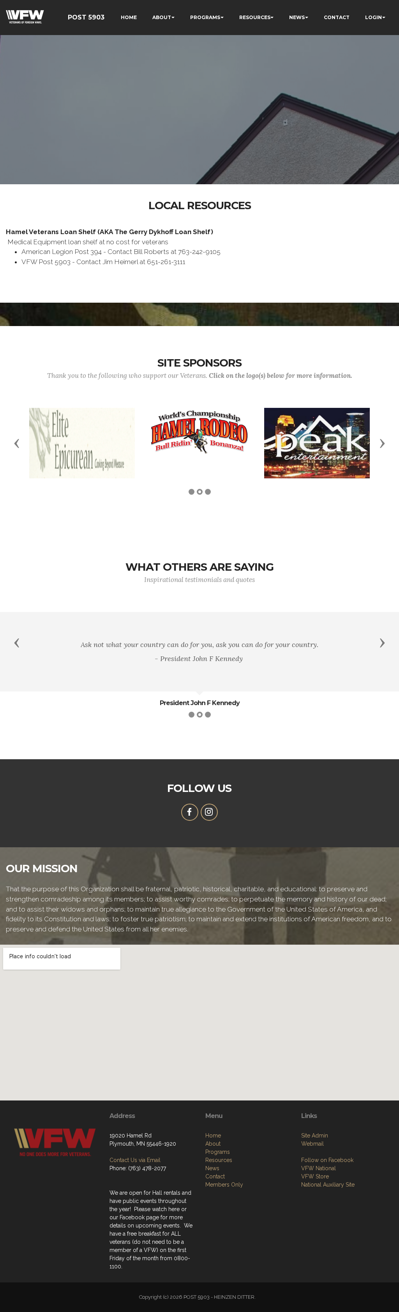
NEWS (297, 17)
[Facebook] (189, 812)
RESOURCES (254, 17)
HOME (129, 17)
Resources (218, 1160)
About (213, 1144)
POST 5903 (86, 17)
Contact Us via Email (135, 1160)
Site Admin (314, 1135)
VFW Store (315, 1176)
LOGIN (373, 17)
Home (213, 1135)
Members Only (224, 1185)
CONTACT (337, 17)
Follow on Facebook (327, 1160)
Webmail (312, 1144)
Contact (215, 1176)
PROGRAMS (205, 17)
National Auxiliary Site (328, 1185)
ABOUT (161, 17)
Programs (217, 1152)
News (212, 1168)
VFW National (318, 1168)
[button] (16, 443)
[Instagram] (209, 812)
